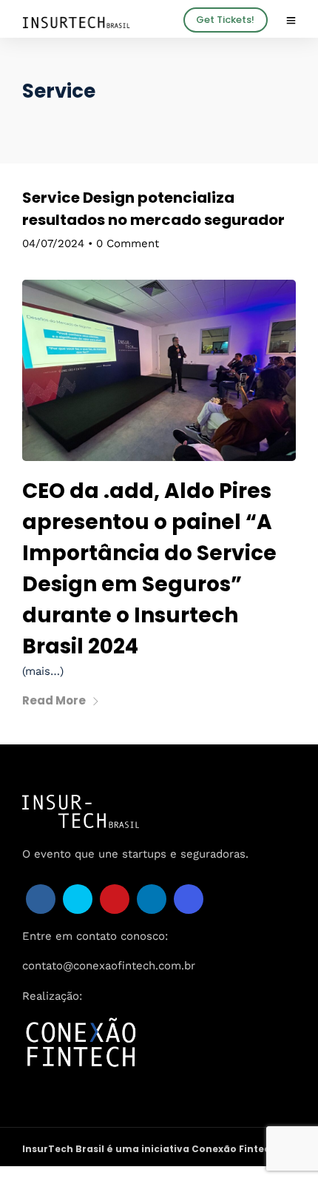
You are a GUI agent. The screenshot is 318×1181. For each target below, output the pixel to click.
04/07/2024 (53, 243)
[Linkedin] (151, 899)
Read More (54, 700)
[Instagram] (188, 899)
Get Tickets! (225, 20)
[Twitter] (77, 899)
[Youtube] (114, 899)
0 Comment (127, 243)
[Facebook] (40, 899)
